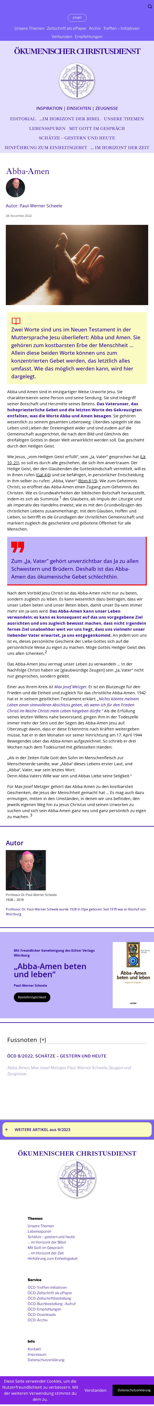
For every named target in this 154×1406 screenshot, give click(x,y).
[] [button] (43, 1039)
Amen (24, 1067)
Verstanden (95, 1390)
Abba (12, 1067)
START (77, 18)
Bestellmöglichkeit (32, 997)
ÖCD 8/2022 (20, 1056)
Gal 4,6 (43, 474)
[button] (60, 499)
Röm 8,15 (87, 480)
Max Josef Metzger (48, 1067)
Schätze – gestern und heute (71, 1056)
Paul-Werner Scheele (87, 1067)
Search (150, 6)
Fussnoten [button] (22, 1040)
